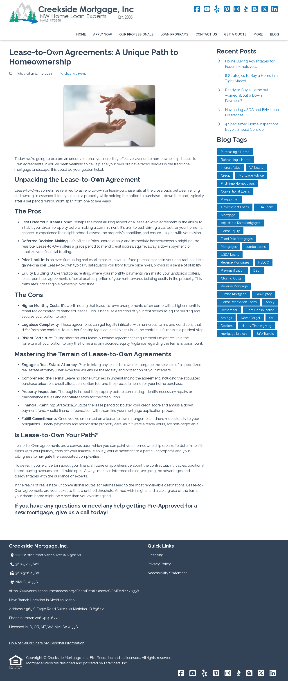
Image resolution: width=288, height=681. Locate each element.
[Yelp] (216, 9)
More (258, 34)
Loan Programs (174, 34)
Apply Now (102, 34)
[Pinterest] (226, 9)
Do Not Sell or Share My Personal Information (46, 643)
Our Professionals (136, 34)
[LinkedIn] (274, 9)
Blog (274, 34)
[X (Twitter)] (264, 9)
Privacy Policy (159, 564)
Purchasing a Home (73, 73)
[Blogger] (254, 9)
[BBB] (245, 9)
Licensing (155, 555)
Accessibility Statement (167, 573)
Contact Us (206, 34)
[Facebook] (197, 9)
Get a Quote (235, 34)
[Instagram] (236, 9)
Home (81, 34)
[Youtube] (207, 9)
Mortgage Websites (43, 663)
